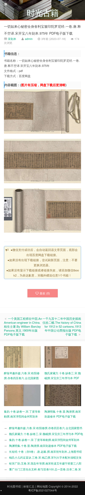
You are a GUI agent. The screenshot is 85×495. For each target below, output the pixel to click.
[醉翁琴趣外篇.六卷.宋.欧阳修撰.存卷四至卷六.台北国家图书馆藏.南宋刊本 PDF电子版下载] (22, 357)
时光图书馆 (14, 486)
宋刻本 (11, 39)
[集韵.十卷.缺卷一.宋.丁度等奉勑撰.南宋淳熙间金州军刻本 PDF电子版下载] (22, 395)
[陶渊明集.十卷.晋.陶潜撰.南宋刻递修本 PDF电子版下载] (62, 395)
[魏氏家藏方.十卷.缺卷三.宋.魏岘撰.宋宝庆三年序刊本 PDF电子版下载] (62, 357)
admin (29, 39)
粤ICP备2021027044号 (42, 490)
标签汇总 (28, 486)
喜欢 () (45, 293)
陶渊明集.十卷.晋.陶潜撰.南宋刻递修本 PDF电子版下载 (43, 446)
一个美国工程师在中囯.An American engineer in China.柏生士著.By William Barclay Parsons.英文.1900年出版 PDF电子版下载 (23, 326)
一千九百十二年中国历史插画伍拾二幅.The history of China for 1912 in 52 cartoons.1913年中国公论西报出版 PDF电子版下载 (61, 326)
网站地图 (42, 486)
